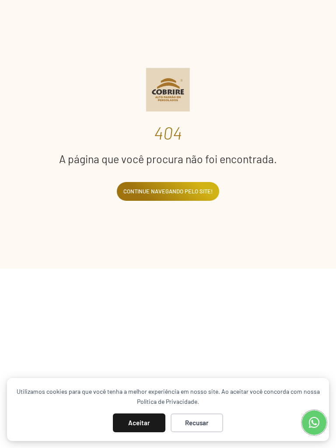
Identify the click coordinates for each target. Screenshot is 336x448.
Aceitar (139, 423)
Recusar (197, 423)
